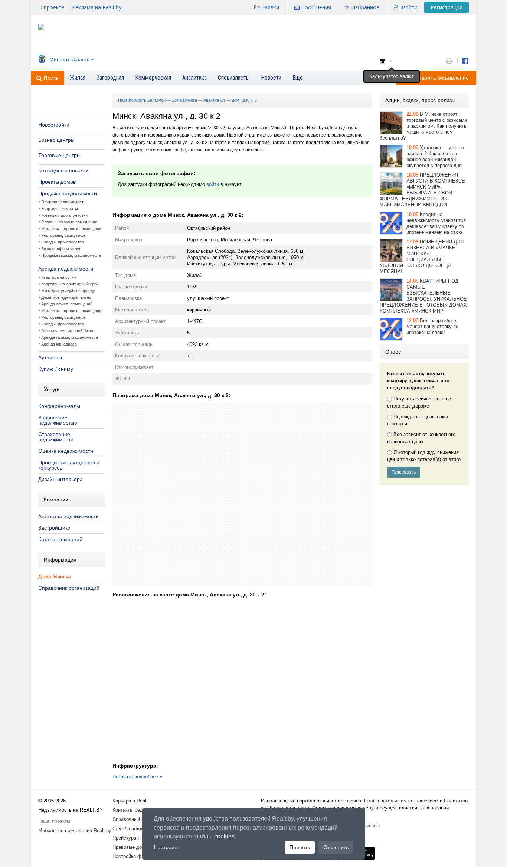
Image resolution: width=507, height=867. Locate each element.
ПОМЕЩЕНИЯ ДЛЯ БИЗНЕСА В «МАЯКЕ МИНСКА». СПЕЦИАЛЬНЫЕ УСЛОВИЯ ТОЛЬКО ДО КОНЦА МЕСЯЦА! (422, 256)
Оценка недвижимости (65, 451)
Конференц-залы (59, 406)
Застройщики (54, 527)
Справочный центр (133, 819)
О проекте (51, 7)
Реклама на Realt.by (96, 7)
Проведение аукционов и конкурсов (68, 465)
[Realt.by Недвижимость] (41, 28)
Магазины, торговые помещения (71, 228)
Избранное (365, 7)
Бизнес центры (56, 140)
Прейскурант (126, 838)
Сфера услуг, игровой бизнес (69, 330)
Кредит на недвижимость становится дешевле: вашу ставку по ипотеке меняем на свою (436, 223)
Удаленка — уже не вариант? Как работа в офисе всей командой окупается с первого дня (435, 156)
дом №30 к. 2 (244, 100)
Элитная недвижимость (63, 202)
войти (212, 184)
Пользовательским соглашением (401, 801)
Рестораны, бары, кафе (63, 235)
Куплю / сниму (55, 369)
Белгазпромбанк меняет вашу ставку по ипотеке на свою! (432, 326)
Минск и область (69, 59)
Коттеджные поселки (63, 170)
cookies (224, 836)
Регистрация (446, 7)
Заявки (270, 7)
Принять (300, 847)
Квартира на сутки (58, 277)
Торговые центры (59, 155)
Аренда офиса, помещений (66, 304)
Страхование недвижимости (55, 437)
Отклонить (336, 847)
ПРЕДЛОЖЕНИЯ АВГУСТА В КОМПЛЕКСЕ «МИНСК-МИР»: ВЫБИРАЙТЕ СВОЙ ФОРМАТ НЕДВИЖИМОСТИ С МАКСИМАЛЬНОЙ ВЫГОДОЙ (422, 189)
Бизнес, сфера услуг (61, 248)
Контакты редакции (134, 810)
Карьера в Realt (130, 801)
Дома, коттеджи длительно (66, 297)
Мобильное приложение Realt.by (74, 830)
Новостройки (53, 125)
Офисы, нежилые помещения (69, 222)
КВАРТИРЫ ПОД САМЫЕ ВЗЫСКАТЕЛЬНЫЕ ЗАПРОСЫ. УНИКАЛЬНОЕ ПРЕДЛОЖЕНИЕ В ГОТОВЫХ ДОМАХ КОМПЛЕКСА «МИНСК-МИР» (423, 296)
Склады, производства (62, 242)
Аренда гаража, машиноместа (69, 337)
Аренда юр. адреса (59, 344)
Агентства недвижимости (68, 516)
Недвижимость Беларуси (142, 100)
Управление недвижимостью (57, 420)
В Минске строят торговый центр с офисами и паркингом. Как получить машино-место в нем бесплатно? (423, 126)
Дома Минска (54, 576)
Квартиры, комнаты (59, 208)
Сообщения (316, 7)
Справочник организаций (68, 587)
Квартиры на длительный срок (69, 284)
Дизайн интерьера (60, 479)
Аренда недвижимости (65, 269)
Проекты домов (57, 182)
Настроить (166, 847)
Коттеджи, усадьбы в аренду (68, 290)
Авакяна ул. (214, 100)
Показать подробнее (136, 776)
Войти (410, 7)
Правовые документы (136, 847)
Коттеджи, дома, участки (64, 215)
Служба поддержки (134, 828)
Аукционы (50, 357)
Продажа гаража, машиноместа (71, 255)
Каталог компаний (60, 539)
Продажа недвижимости (67, 193)
